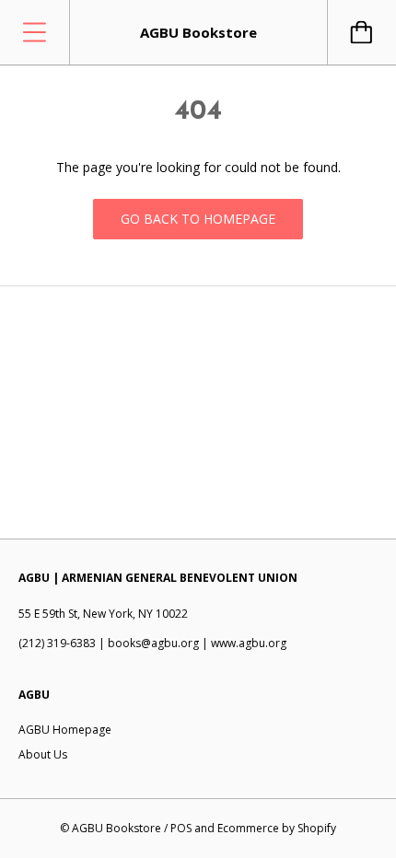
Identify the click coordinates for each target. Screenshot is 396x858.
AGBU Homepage (64, 729)
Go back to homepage (198, 218)
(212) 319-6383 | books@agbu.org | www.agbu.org (152, 643)
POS (181, 828)
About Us (42, 754)
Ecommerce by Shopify (276, 828)
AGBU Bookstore (116, 828)
